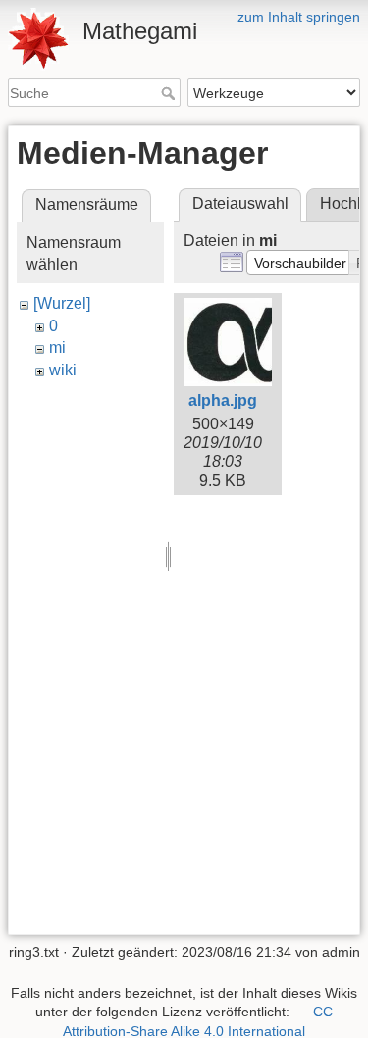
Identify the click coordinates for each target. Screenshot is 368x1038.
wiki (63, 370)
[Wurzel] (61, 303)
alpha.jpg (222, 400)
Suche (170, 93)
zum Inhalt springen (298, 17)
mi (57, 347)
